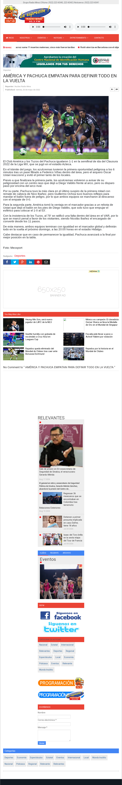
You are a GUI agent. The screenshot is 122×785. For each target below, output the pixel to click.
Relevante (67, 663)
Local (57, 657)
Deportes (7, 70)
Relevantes (44, 651)
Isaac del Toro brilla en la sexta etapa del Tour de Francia (73, 537)
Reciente (54, 553)
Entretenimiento (78, 38)
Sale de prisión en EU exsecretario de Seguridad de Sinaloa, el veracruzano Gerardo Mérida (57, 472)
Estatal (54, 645)
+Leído (43, 553)
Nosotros (25, 38)
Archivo (67, 553)
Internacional (67, 645)
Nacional (43, 645)
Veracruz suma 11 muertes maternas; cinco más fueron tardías (38, 47)
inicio (11, 38)
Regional (70, 651)
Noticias (58, 38)
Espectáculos (45, 657)
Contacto (99, 38)
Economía (68, 657)
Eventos (42, 38)
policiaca (43, 663)
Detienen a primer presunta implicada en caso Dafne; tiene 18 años (73, 521)
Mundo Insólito (46, 670)
